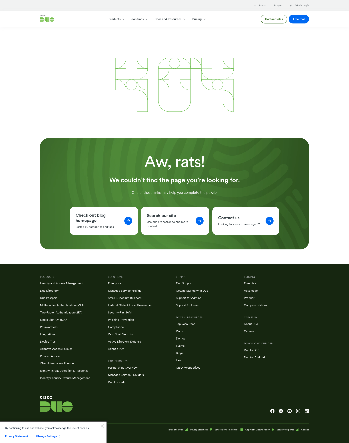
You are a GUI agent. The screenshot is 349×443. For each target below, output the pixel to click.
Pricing (197, 19)
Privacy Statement (16, 436)
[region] (53, 432)
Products (115, 19)
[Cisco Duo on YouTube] (289, 411)
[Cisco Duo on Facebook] (272, 411)
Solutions (137, 19)
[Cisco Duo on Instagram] (298, 411)
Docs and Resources (168, 19)
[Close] (102, 426)
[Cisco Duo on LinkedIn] (307, 411)
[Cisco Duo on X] (281, 411)
